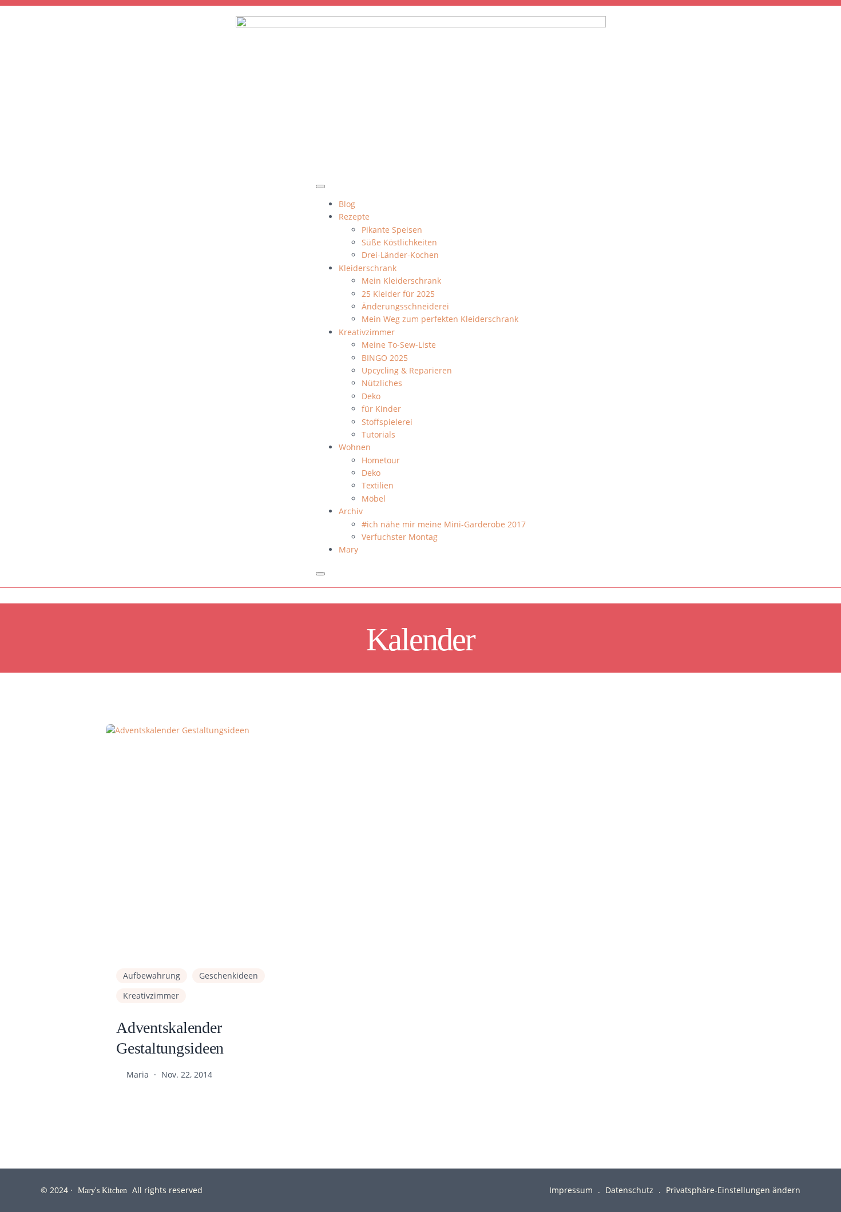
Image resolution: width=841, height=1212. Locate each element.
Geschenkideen (228, 975)
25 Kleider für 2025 (398, 293)
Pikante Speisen (392, 229)
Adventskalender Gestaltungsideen (170, 1037)
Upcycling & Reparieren (407, 370)
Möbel (374, 498)
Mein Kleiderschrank (401, 280)
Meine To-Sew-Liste (399, 344)
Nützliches (382, 382)
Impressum (571, 1190)
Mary (348, 549)
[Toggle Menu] (320, 186)
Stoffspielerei (387, 421)
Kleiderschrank (367, 268)
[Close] (320, 573)
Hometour (381, 460)
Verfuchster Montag (400, 536)
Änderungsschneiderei (405, 306)
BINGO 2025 (385, 357)
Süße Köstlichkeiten (399, 242)
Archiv (351, 511)
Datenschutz (629, 1190)
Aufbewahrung (151, 975)
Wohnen (355, 447)
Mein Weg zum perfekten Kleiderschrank (440, 318)
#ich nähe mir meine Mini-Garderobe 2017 (444, 524)
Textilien (378, 485)
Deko (371, 396)
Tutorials (378, 434)
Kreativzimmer (367, 332)
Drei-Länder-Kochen (400, 254)
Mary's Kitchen (102, 1190)
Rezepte (354, 216)
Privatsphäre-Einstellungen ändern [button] (733, 1190)
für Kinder (381, 408)
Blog (347, 203)
